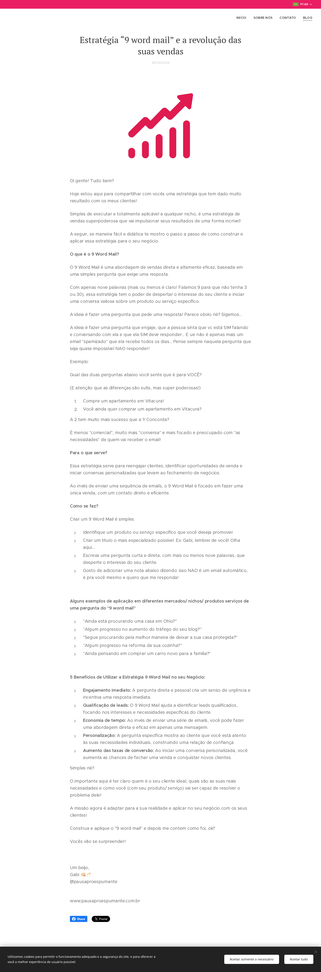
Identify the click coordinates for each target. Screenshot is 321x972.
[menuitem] (242, 17)
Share (81, 919)
